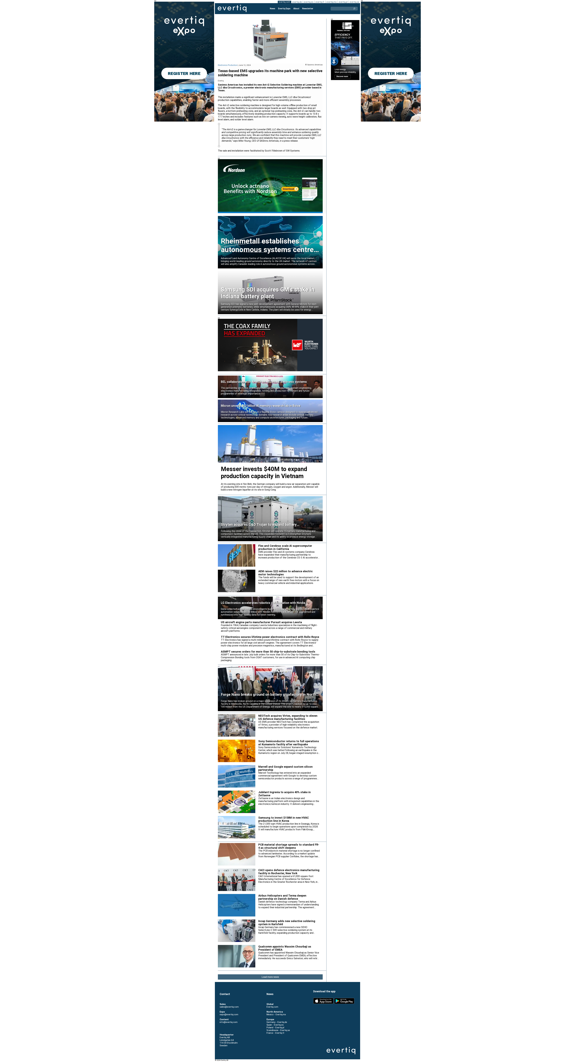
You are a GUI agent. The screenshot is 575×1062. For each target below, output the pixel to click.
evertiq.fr (320, 2)
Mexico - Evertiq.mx (276, 1014)
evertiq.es (308, 2)
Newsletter (307, 8)
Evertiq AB (232, 8)
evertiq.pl (343, 2)
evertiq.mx (331, 2)
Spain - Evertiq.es (275, 1024)
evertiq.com (284, 2)
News (272, 8)
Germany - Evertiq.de (277, 1022)
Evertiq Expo (284, 8)
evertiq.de (297, 2)
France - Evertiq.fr (275, 1033)
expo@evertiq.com (229, 1014)
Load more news (270, 977)
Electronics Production (227, 65)
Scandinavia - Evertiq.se (278, 1030)
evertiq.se (354, 2)
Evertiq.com (272, 1006)
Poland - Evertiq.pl (275, 1027)
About (296, 8)
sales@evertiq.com (229, 1006)
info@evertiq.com (228, 1022)
